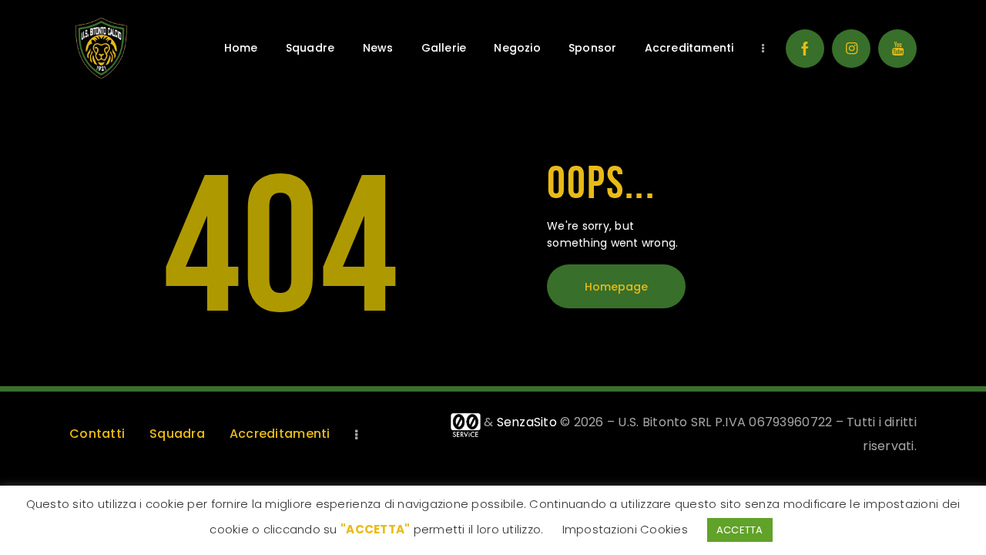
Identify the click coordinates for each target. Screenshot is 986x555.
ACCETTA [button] (739, 530)
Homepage (616, 286)
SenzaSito (527, 422)
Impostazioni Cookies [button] (625, 529)
